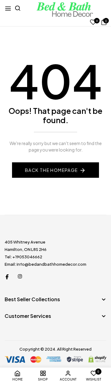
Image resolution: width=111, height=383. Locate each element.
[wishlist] (93, 22)
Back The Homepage (51, 170)
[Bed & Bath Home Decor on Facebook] (7, 276)
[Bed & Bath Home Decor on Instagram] (20, 276)
